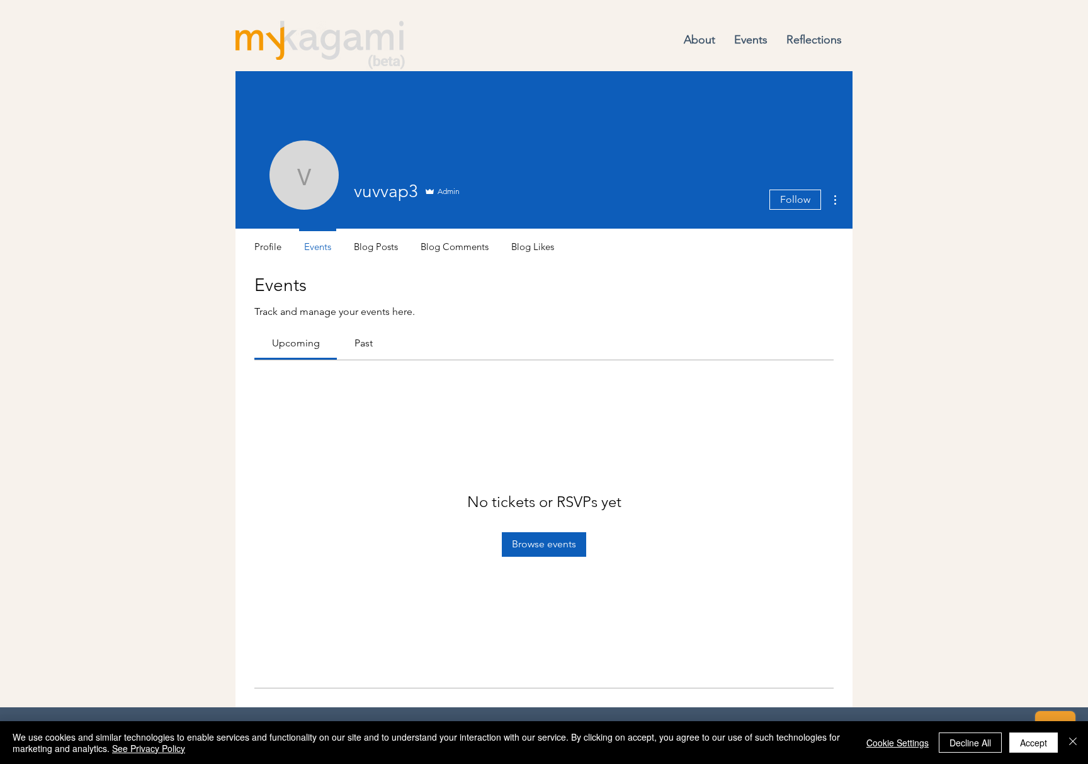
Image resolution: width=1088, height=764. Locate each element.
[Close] (1072, 742)
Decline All (970, 742)
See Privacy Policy (148, 748)
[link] (296, 343)
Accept (1033, 742)
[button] (699, 40)
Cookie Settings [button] (897, 742)
